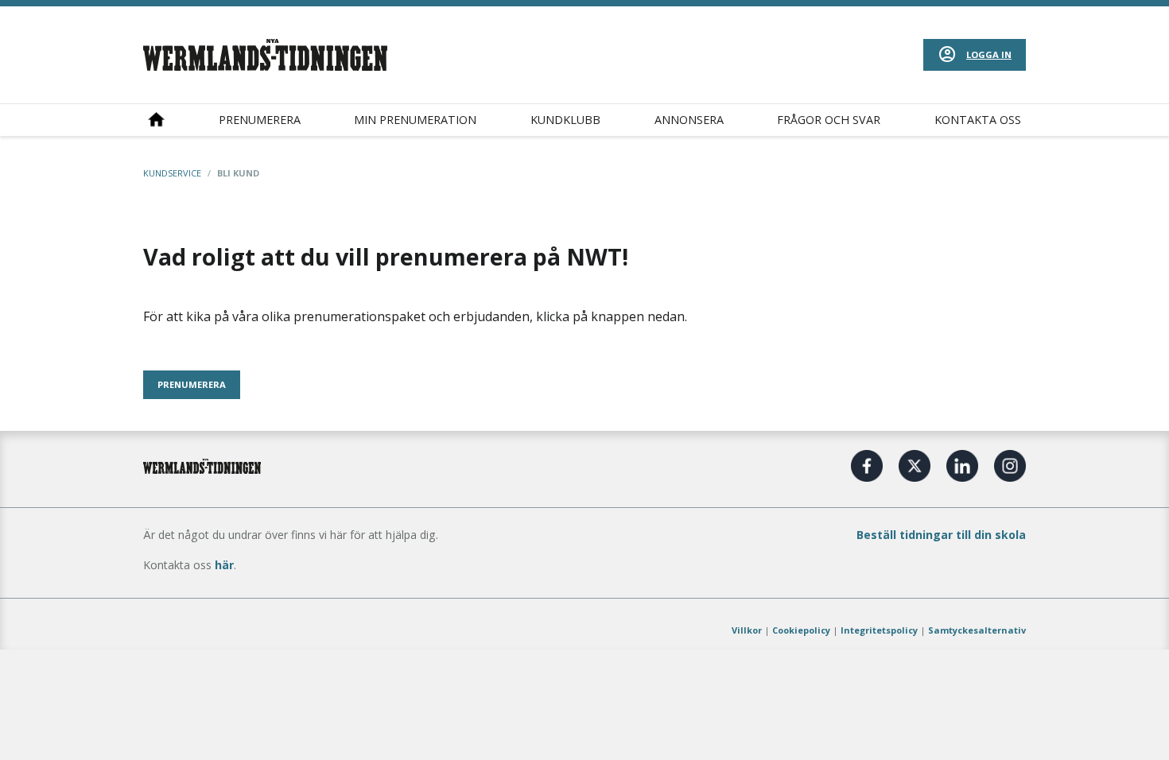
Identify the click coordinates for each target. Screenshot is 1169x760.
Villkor (747, 630)
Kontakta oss (977, 119)
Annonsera (689, 119)
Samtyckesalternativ (977, 630)
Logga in (989, 54)
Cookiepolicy (801, 630)
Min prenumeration (415, 119)
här (224, 564)
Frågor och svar (828, 119)
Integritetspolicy (879, 630)
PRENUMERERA (191, 384)
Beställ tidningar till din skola (941, 534)
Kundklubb (565, 119)
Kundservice (172, 173)
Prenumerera (260, 119)
